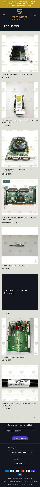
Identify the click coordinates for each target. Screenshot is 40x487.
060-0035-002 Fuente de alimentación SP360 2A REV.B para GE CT (20, 121)
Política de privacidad (31, 481)
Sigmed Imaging (18, 478)
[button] (4, 14)
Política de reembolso (16, 481)
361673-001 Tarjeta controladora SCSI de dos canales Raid (19, 218)
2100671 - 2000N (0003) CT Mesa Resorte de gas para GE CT (19, 404)
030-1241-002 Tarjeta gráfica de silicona (17, 74)
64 (29, 418)
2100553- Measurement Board (13, 357)
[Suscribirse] (33, 430)
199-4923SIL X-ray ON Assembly (15, 291)
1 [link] (5, 418)
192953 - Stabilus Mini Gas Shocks (15, 266)
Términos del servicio (15, 484)
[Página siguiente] (34, 417)
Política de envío (29, 484)
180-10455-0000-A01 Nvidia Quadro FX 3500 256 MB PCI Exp (18, 170)
